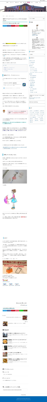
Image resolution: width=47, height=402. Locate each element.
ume (26, 305)
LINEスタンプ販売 (35, 35)
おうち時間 (17, 23)
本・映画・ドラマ (33, 92)
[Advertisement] (15, 35)
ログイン (11, 380)
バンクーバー (32, 115)
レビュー (41, 117)
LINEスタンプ (32, 60)
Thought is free (28, 399)
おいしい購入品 (33, 88)
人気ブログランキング (6, 281)
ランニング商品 (33, 117)
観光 (36, 120)
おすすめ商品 (33, 77)
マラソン (31, 64)
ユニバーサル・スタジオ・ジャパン (36, 72)
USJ (31, 110)
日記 (31, 90)
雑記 (41, 120)
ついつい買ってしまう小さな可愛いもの (14, 352)
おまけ (6, 70)
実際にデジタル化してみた (8, 69)
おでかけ (32, 67)
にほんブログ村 (5, 285)
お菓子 (42, 110)
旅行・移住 (31, 80)
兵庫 (31, 118)
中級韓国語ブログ (35, 34)
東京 (31, 120)
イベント (32, 112)
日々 (31, 87)
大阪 (41, 118)
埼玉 (36, 118)
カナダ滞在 (32, 82)
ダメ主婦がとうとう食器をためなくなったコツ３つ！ (17, 333)
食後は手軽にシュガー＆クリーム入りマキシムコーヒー (17, 346)
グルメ (42, 112)
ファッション (40, 115)
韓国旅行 (32, 85)
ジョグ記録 (32, 62)
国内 (31, 65)
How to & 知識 (12, 23)
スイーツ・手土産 (33, 70)
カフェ (37, 112)
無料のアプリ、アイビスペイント (9, 67)
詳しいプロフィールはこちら (36, 32)
